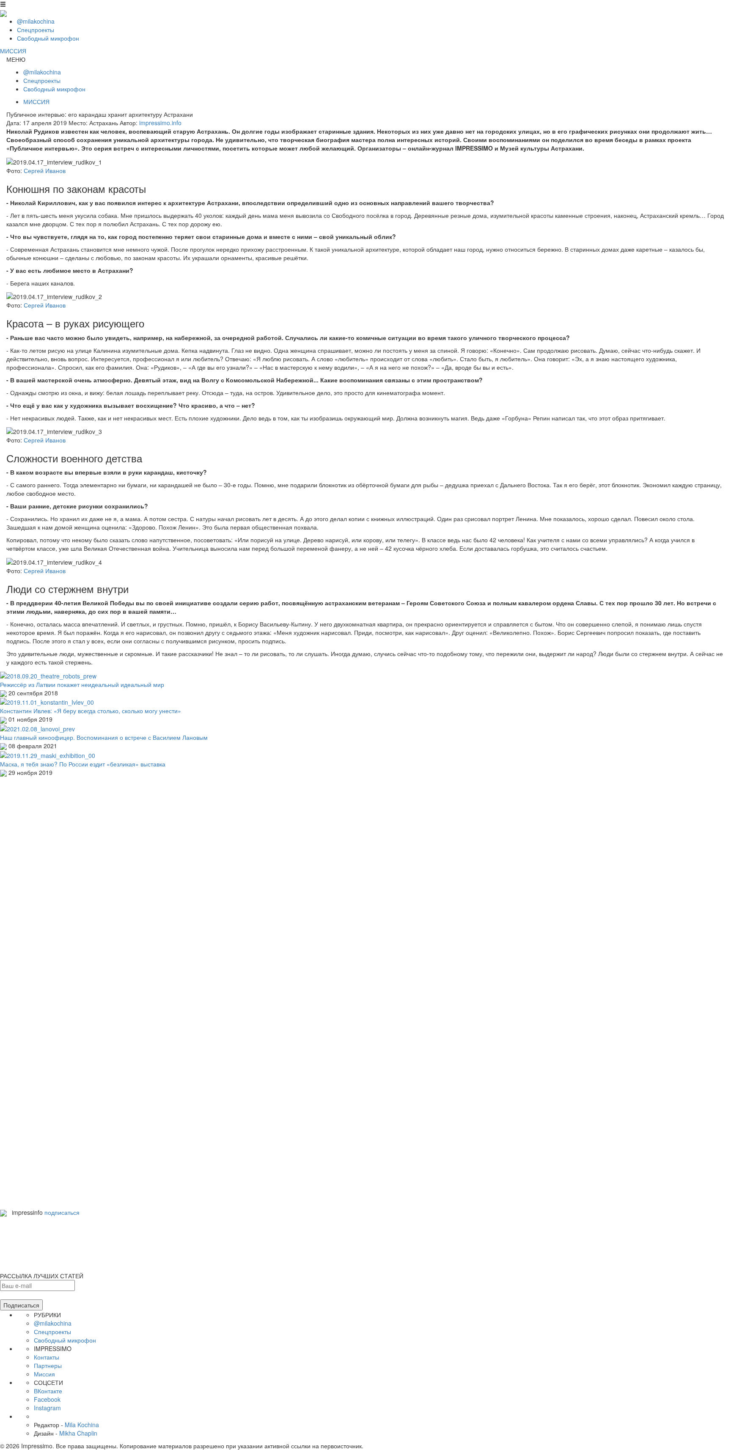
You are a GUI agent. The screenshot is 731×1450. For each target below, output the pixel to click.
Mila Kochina (82, 1424)
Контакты (46, 1357)
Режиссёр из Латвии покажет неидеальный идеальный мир (82, 684)
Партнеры (48, 1365)
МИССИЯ (13, 51)
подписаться (62, 1212)
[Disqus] (365, 882)
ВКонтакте (48, 1391)
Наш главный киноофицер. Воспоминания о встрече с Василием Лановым (104, 737)
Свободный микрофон (48, 38)
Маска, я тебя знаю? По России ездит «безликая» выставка (82, 764)
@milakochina (36, 21)
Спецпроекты (35, 29)
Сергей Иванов (45, 170)
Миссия (44, 1374)
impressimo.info (160, 122)
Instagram (47, 1407)
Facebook (47, 1399)
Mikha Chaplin (78, 1433)
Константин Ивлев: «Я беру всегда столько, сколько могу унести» (90, 710)
